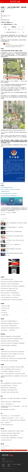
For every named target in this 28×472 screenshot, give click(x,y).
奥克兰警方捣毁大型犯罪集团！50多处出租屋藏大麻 (9, 345)
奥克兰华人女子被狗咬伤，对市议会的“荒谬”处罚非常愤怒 (10, 189)
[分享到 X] (2, 15)
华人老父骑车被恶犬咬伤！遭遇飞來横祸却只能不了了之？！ (10, 195)
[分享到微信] (1, 13)
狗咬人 (4, 9)
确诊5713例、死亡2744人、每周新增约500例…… (13, 244)
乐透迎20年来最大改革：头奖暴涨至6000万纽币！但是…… (10, 288)
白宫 (6, 255)
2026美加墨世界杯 (3, 310)
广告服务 (8, 464)
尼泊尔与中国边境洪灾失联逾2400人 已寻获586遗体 (14, 227)
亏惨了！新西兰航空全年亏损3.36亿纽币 (7, 279)
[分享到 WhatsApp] (5, 15)
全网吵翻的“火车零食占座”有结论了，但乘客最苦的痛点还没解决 (11, 401)
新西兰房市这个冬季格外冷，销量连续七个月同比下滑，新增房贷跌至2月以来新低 (13, 358)
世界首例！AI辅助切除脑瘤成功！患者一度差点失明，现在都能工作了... (16, 223)
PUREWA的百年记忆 (4, 312)
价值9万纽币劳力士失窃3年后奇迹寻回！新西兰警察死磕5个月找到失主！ (12, 281)
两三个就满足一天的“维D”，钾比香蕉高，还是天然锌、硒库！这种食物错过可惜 (13, 420)
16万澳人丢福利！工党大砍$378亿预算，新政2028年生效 (15, 240)
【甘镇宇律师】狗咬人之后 (5, 191)
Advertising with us (15, 464)
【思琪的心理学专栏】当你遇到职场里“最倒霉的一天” (9, 321)
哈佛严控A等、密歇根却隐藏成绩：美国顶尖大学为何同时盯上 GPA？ (11, 369)
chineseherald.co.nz (4, 212)
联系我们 (19, 464)
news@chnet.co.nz (16, 210)
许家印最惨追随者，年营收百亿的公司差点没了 (8, 356)
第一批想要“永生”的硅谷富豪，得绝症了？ (7, 424)
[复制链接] (6, 15)
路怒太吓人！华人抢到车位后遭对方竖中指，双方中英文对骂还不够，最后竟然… (13, 373)
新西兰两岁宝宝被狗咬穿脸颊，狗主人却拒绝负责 (9, 193)
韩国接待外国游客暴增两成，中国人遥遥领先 (8, 409)
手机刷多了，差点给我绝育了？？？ (6, 422)
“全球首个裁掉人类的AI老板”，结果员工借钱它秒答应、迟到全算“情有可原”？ (13, 351)
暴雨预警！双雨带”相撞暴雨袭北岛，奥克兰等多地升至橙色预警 (10, 336)
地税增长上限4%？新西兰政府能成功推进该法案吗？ (9, 290)
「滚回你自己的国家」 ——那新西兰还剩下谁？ (8, 330)
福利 (8, 242)
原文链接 (2, 183)
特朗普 (8, 255)
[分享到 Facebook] (1, 15)
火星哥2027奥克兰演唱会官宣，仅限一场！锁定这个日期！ (10, 297)
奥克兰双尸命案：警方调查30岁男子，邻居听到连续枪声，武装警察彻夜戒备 (12, 286)
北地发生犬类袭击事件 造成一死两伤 (7, 187)
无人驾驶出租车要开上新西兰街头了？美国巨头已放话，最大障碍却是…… (12, 299)
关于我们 (3, 464)
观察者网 (2, 9)
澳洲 (6, 242)
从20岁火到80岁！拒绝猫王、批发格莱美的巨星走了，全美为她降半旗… (12, 437)
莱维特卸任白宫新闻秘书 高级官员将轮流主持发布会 (14, 253)
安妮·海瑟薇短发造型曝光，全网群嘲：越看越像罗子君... (9, 435)
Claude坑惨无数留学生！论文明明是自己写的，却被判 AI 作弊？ (10, 371)
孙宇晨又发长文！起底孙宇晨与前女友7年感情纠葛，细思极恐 (10, 433)
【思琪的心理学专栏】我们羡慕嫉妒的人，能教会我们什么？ (10, 323)
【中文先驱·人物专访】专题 (5, 308)
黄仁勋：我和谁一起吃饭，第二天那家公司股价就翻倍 (9, 360)
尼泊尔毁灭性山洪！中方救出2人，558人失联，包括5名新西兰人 (11, 295)
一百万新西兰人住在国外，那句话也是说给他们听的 (9, 325)
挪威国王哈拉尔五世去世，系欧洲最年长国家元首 (14, 231)
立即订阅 (14, 450)
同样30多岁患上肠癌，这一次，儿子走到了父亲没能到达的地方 (10, 415)
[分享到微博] (4, 15)
